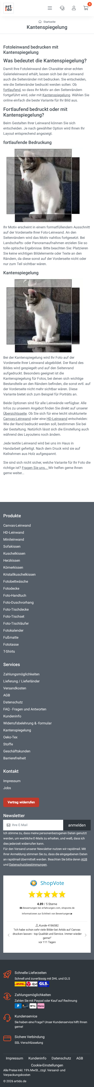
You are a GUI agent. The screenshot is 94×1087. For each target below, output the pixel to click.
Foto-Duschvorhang (18, 602)
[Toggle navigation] (49, 8)
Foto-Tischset (13, 616)
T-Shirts (9, 651)
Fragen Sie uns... (35, 468)
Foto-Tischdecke (16, 609)
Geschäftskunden (16, 751)
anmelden (77, 825)
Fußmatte (10, 637)
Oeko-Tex (10, 737)
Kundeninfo (12, 716)
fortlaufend (12, 90)
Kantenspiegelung (56, 95)
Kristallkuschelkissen (19, 574)
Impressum (12, 781)
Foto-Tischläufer (16, 623)
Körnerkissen (13, 567)
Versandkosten (14, 688)
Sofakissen (12, 546)
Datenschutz (13, 702)
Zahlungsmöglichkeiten (21, 674)
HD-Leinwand (57, 419)
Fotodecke (11, 588)
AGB (6, 695)
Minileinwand (13, 539)
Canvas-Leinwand (17, 419)
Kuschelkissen (14, 553)
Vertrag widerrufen (21, 802)
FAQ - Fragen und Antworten (24, 709)
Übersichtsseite (15, 413)
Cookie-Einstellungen (47, 1065)
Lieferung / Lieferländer (21, 681)
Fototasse (11, 644)
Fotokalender (13, 630)
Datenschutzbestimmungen (28, 865)
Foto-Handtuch (14, 595)
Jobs (7, 788)
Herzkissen (11, 560)
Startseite (49, 21)
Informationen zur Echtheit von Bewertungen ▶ (47, 913)
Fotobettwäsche (15, 581)
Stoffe (8, 744)
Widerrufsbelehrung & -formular (27, 723)
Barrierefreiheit (14, 758)
